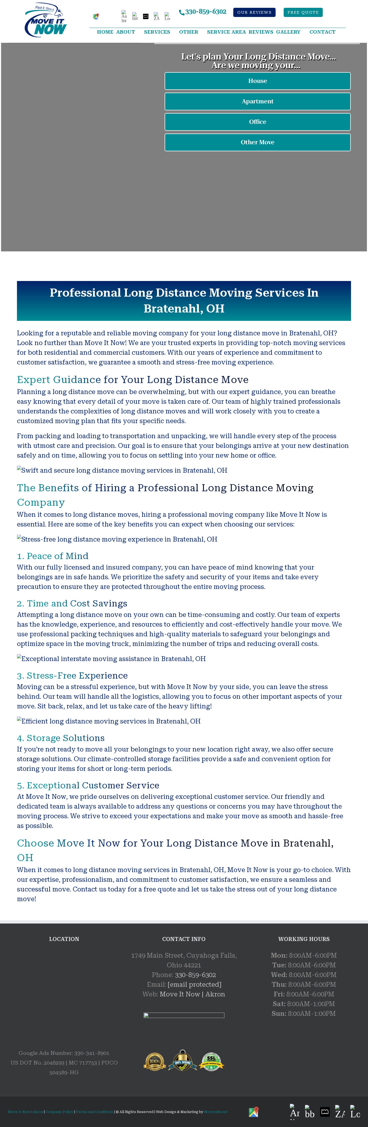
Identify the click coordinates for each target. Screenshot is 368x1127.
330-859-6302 (205, 11)
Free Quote (303, 12)
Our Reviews (254, 12)
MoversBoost (216, 1112)
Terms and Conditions (94, 1112)
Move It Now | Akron (192, 994)
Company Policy (59, 1112)
